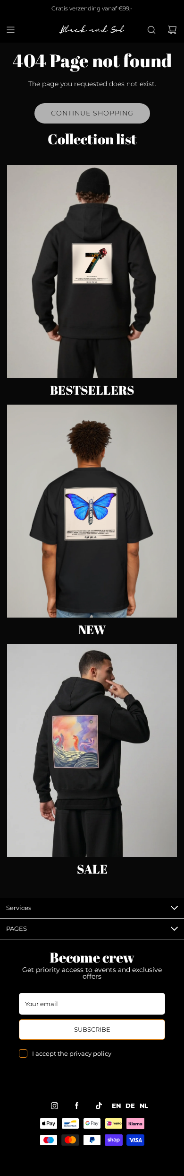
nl (144, 1105)
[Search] (151, 29)
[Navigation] (10, 29)
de (130, 1105)
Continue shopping (92, 113)
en (116, 1105)
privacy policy (90, 1053)
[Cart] (172, 29)
